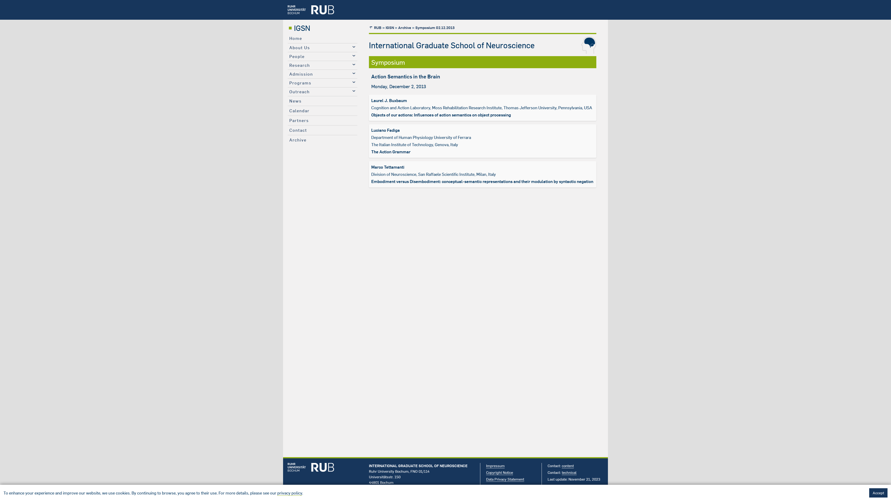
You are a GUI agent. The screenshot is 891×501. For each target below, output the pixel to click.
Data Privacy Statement (505, 479)
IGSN (302, 28)
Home (295, 38)
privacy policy (289, 493)
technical (569, 472)
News (295, 101)
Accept (878, 493)
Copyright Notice (499, 472)
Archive (298, 140)
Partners (299, 120)
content (568, 465)
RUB (377, 27)
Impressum (495, 465)
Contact (298, 130)
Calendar (299, 110)
